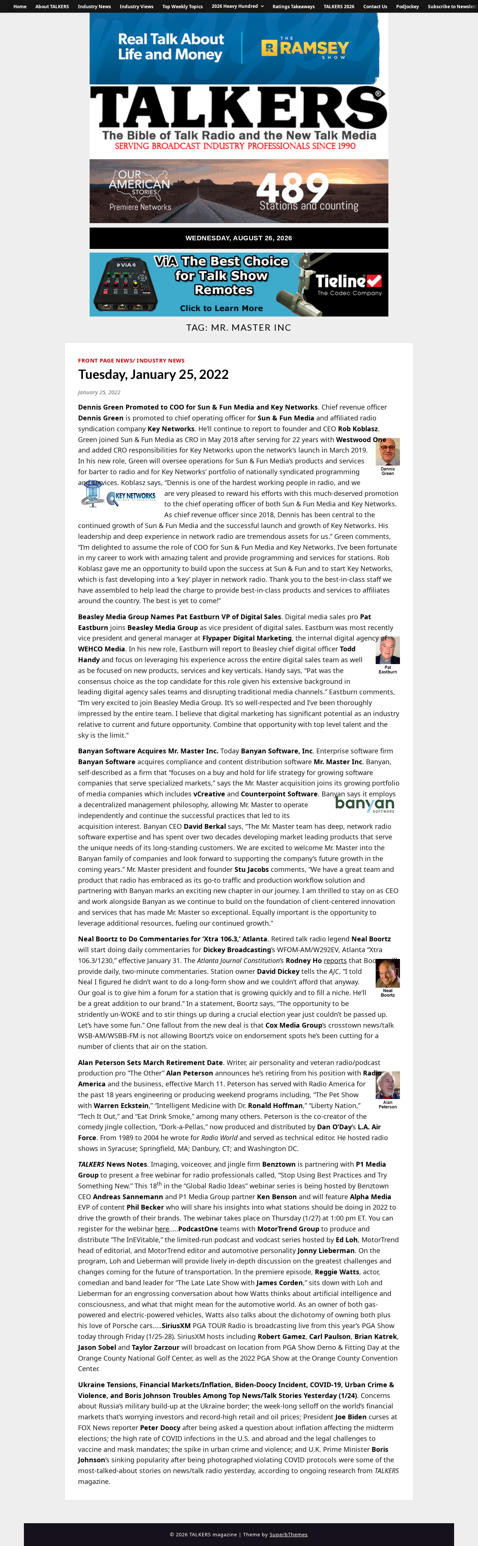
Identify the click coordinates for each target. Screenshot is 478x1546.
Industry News (94, 6)
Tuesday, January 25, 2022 (153, 374)
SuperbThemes (289, 1534)
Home (20, 6)
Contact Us (375, 6)
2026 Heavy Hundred (235, 6)
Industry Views (136, 6)
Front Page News (105, 360)
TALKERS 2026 (339, 6)
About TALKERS (52, 6)
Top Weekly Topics (182, 6)
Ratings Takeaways (294, 6)
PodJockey (407, 6)
